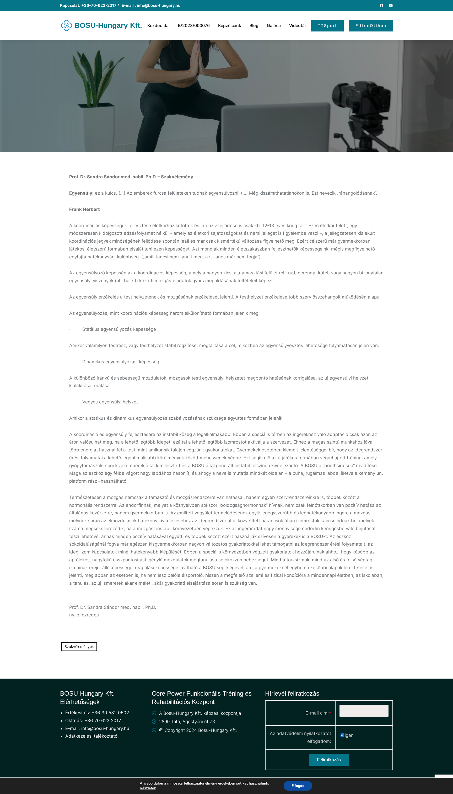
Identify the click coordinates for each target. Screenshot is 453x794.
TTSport (327, 25)
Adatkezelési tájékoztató (91, 736)
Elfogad (298, 785)
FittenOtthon (370, 25)
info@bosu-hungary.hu (105, 728)
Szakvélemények (79, 646)
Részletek (148, 788)
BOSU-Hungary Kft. (108, 25)
